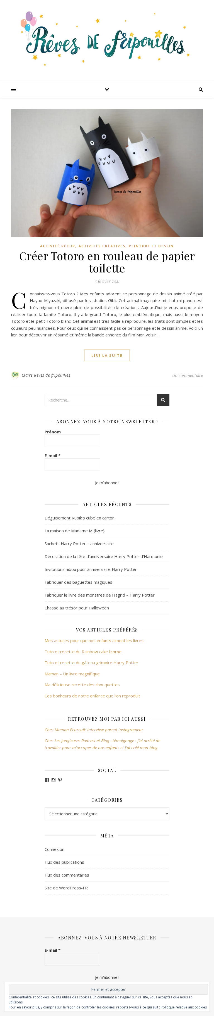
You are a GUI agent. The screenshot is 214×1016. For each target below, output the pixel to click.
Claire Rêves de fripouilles (46, 375)
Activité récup (57, 246)
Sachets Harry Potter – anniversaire (79, 543)
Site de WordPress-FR (66, 888)
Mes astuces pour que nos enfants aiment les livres (94, 640)
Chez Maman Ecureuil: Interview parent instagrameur (94, 729)
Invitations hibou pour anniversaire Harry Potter (91, 569)
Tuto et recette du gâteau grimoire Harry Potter (91, 662)
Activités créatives (102, 246)
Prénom (53, 432)
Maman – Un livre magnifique (72, 673)
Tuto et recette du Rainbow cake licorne (83, 651)
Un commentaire (187, 375)
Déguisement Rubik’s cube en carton (80, 518)
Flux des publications (64, 862)
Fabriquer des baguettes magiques (78, 582)
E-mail (52, 455)
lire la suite (107, 355)
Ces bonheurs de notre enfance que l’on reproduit (92, 696)
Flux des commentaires (67, 875)
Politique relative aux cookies (184, 1007)
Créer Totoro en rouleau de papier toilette (107, 261)
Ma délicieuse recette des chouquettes (83, 684)
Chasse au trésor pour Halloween (77, 608)
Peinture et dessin (151, 246)
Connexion (54, 849)
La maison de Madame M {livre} (74, 530)
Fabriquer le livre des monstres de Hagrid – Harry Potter (100, 595)
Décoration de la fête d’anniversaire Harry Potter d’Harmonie (104, 556)
